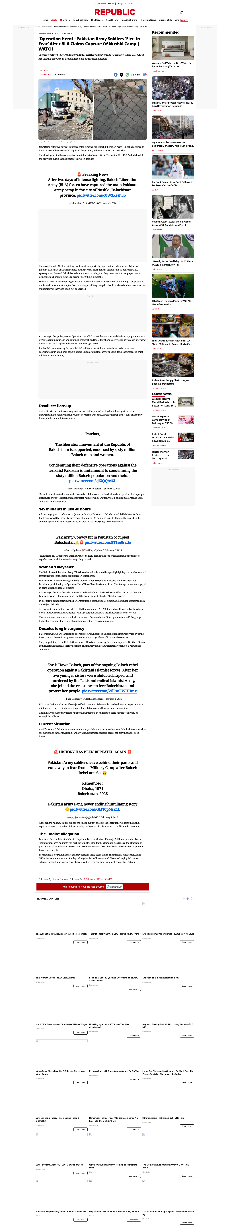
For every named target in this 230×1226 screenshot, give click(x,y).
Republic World (100, 3)
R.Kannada (129, 3)
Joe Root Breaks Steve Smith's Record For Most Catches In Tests (172, 183)
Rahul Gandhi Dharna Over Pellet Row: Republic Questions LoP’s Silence (163, 440)
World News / (47, 27)
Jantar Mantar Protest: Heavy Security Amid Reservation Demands (172, 104)
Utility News (157, 230)
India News (157, 111)
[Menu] (180, 12)
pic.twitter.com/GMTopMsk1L (95, 809)
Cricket (155, 190)
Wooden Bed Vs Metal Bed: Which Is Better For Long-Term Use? (171, 64)
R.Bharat (111, 3)
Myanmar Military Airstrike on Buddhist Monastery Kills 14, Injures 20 (173, 144)
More (183, 20)
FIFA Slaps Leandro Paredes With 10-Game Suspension (171, 302)
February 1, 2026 (113, 698)
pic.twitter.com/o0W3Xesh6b (101, 195)
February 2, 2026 (107, 203)
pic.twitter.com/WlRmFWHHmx (109, 690)
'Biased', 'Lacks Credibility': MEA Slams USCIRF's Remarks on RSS (172, 263)
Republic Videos (159, 445)
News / (38, 27)
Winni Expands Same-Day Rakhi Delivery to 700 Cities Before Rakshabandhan (164, 423)
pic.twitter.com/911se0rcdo (108, 542)
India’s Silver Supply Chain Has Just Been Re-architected (171, 382)
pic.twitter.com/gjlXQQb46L (92, 480)
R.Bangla (120, 3)
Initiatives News (159, 71)
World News (44, 74)
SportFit (155, 309)
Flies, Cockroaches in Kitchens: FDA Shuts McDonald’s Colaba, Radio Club (172, 342)
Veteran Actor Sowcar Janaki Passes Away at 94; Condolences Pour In (171, 223)
